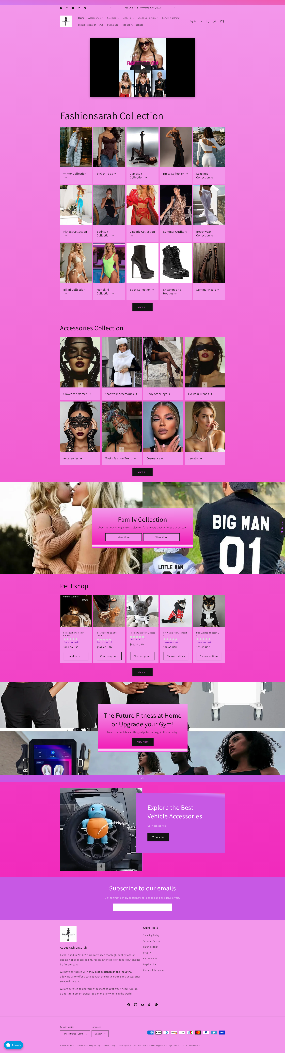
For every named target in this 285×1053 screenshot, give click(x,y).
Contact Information (154, 970)
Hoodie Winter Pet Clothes (142, 633)
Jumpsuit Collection (136, 175)
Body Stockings (156, 394)
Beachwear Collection (203, 233)
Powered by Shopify (91, 1045)
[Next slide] (149, 778)
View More (123, 537)
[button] (95, 17)
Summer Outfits (173, 231)
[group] (76, 641)
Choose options (109, 656)
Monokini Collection (103, 291)
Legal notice (173, 1045)
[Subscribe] (168, 907)
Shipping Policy (151, 935)
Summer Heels (206, 289)
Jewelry (193, 458)
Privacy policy (125, 1045)
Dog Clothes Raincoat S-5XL (208, 634)
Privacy (147, 952)
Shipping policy (158, 1045)
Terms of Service (151, 941)
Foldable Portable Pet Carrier (73, 634)
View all (142, 306)
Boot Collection (140, 289)
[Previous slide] (135, 778)
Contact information (191, 1045)
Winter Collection (74, 173)
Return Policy (150, 958)
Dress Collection (174, 173)
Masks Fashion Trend (118, 458)
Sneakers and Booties (172, 291)
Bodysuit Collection (103, 233)
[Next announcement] (174, 8)
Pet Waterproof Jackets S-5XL (175, 634)
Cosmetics (153, 458)
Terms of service (141, 1045)
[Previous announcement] (110, 8)
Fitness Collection (75, 231)
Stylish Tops (105, 173)
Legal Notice (149, 964)
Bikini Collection (74, 289)
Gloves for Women (75, 394)
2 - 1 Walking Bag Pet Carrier (107, 634)
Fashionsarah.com (75, 1045)
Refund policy (150, 946)
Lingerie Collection (142, 231)
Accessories (71, 458)
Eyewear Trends (198, 394)
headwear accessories (119, 394)
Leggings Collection (203, 175)
